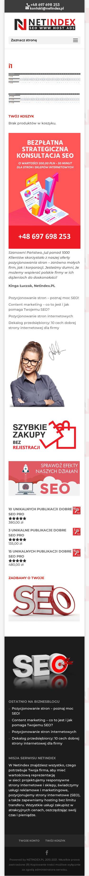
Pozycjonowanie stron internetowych (41, 316)
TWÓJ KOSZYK (55, 840)
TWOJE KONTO (29, 840)
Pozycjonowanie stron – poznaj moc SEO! (44, 298)
